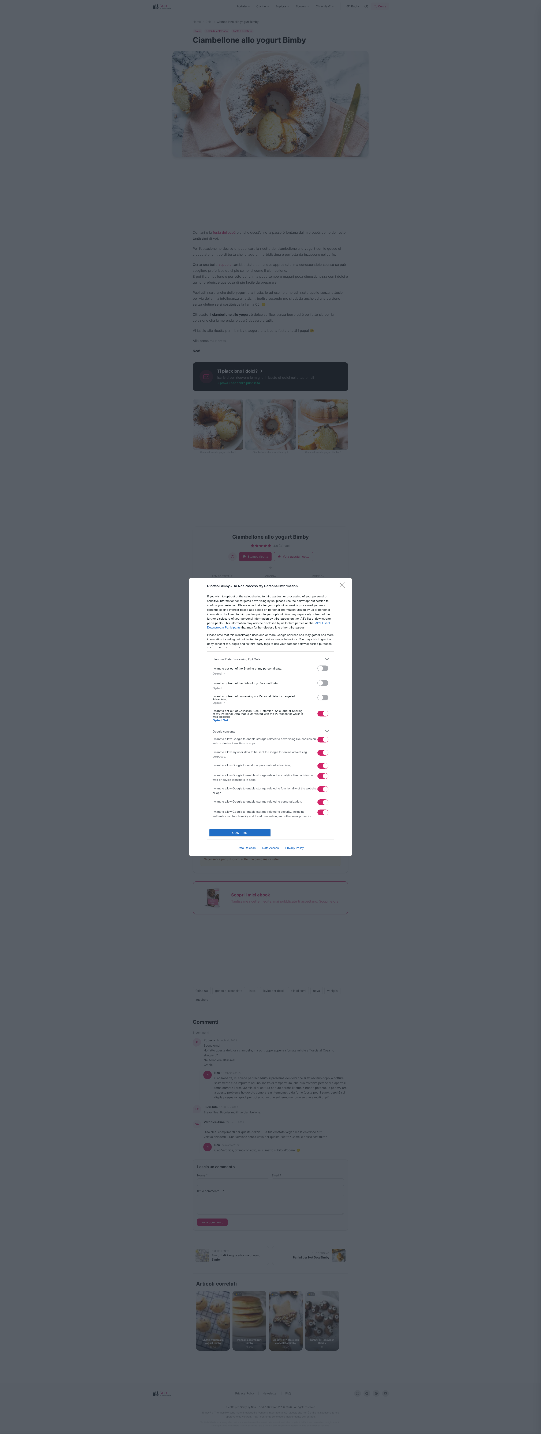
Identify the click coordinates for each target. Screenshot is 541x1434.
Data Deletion (247, 847)
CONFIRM (240, 832)
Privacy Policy (294, 847)
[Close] (344, 586)
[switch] (322, 668)
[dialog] (270, 717)
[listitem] (270, 659)
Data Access (270, 847)
